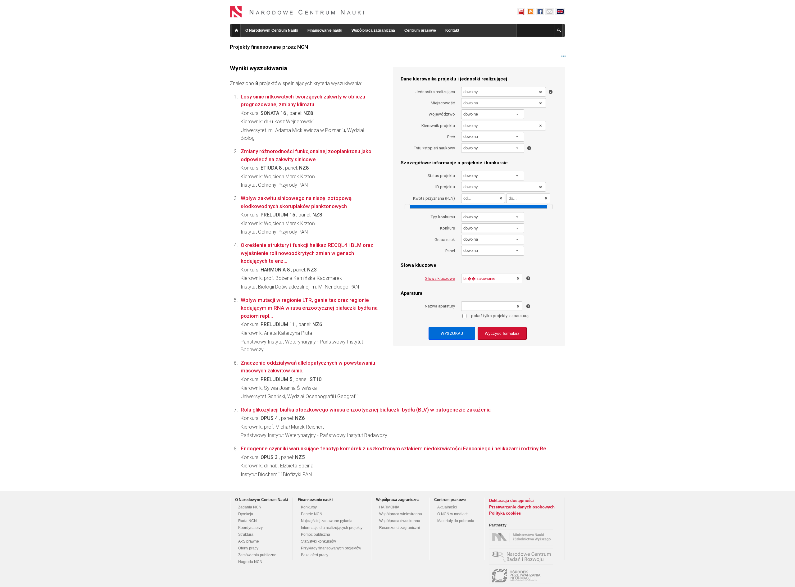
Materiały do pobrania (455, 521)
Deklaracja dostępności (511, 500)
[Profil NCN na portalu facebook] (540, 11)
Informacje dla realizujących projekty (331, 528)
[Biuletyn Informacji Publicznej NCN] (521, 11)
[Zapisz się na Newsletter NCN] (549, 11)
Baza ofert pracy (314, 555)
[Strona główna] (297, 11)
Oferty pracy (248, 548)
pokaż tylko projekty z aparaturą (500, 315)
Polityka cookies (505, 513)
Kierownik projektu (438, 125)
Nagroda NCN (250, 562)
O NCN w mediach (453, 514)
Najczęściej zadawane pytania (326, 521)
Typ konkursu (443, 217)
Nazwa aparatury (440, 306)
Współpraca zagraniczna (373, 30)
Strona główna (236, 30)
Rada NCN (247, 521)
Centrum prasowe (420, 30)
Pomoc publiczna (315, 534)
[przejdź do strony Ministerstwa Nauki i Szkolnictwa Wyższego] (522, 537)
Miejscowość (443, 103)
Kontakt (452, 30)
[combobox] (493, 114)
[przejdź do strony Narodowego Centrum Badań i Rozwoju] (522, 556)
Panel (450, 250)
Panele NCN (311, 514)
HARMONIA (389, 507)
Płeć (451, 136)
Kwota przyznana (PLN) (434, 198)
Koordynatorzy (250, 528)
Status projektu (441, 175)
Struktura (245, 534)
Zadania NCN (249, 507)
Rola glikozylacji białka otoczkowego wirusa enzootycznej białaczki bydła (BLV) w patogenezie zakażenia (366, 410)
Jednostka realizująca (435, 91)
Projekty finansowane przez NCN (269, 47)
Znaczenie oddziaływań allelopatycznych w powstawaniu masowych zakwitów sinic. (308, 367)
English (560, 11)
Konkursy (309, 507)
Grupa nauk (444, 239)
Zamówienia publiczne (257, 555)
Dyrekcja (245, 514)
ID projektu (445, 186)
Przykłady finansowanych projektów (331, 548)
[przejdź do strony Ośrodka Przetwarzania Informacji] (522, 576)
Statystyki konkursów (318, 541)
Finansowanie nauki (324, 30)
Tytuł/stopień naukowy (434, 148)
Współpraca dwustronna (399, 521)
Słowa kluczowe (440, 278)
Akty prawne (248, 541)
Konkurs (447, 228)
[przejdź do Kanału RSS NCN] (530, 11)
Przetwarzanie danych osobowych (522, 507)
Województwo (442, 114)
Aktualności (447, 507)
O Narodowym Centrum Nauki (271, 30)
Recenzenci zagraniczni (399, 528)
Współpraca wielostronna (400, 514)
